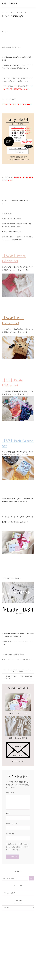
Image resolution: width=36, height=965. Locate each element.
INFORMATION (18, 761)
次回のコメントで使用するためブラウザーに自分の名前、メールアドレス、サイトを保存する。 (17, 847)
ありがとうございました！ (18, 713)
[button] (32, 3)
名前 (8, 813)
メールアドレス (12, 823)
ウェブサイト (10, 834)
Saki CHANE (9, 3)
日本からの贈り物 (26, 676)
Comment (10, 793)
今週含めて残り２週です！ (10, 677)
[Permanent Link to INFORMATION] (18, 758)
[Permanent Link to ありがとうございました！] (18, 710)
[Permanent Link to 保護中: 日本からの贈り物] (18, 735)
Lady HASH (5, 12)
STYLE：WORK (14, 12)
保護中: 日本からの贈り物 (18, 738)
